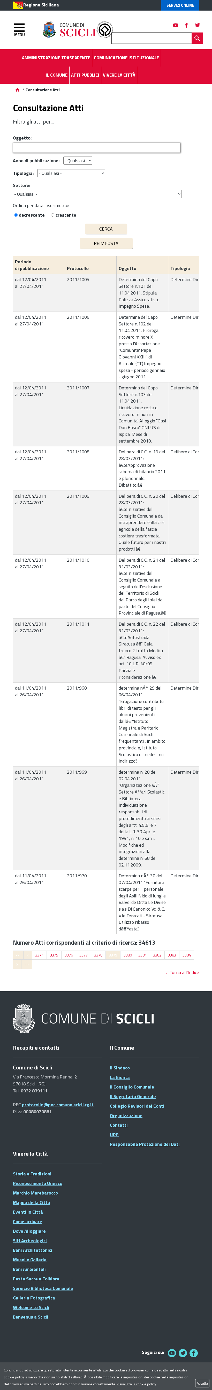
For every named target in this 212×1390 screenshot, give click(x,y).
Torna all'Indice (184, 972)
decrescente (32, 214)
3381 (142, 955)
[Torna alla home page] (17, 90)
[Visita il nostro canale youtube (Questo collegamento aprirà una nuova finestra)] (176, 25)
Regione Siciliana (41, 4)
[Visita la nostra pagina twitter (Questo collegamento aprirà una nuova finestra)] (197, 25)
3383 (172, 955)
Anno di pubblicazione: (36, 160)
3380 (128, 955)
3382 (157, 955)
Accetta (202, 1383)
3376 (69, 955)
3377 (83, 955)
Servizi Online (180, 5)
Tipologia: (23, 173)
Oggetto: (22, 137)
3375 (54, 955)
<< (18, 955)
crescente (66, 214)
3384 (187, 955)
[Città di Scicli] (84, 1019)
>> (27, 964)
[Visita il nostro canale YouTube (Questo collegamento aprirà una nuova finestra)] (183, 1353)
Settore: (21, 185)
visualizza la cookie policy (136, 1384)
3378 (98, 955)
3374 (39, 955)
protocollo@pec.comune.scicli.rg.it (58, 1104)
